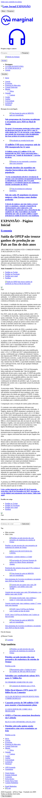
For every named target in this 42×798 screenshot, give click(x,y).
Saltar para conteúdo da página (11, 2)
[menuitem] (7, 78)
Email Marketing (11, 786)
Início (7, 738)
